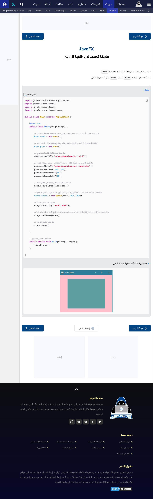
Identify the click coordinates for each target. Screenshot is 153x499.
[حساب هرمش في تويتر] (100, 421)
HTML (39, 10)
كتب (70, 4)
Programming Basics (13, 10)
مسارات (121, 4)
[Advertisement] (86, 22)
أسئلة (48, 4)
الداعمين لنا (41, 447)
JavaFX (112, 10)
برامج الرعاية (68, 447)
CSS (48, 10)
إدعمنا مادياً (97, 447)
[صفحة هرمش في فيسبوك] (93, 421)
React (73, 10)
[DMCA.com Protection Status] (121, 490)
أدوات (36, 4)
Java (102, 10)
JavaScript (60, 10)
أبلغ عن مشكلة (123, 453)
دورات (108, 4)
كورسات (95, 4)
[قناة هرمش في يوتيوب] (86, 421)
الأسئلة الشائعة (95, 441)
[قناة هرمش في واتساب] (72, 421)
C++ (93, 10)
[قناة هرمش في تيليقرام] (79, 421)
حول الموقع (124, 441)
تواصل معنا (125, 447)
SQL (30, 10)
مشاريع (82, 4)
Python (83, 10)
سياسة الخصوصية (65, 441)
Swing (123, 10)
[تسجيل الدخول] (4, 4)
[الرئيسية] (139, 4)
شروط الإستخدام (38, 441)
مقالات (59, 4)
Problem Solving (139, 10)
